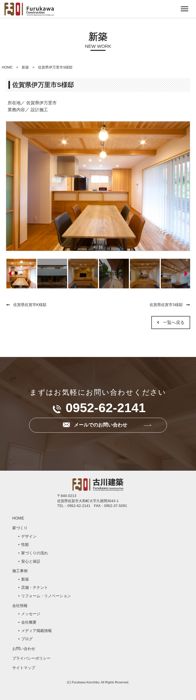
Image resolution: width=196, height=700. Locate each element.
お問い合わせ (23, 648)
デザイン (28, 536)
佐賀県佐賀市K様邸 (29, 304)
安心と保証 (30, 561)
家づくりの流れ (34, 553)
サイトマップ (23, 667)
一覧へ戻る (174, 322)
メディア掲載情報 (36, 630)
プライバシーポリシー (31, 658)
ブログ (27, 639)
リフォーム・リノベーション (46, 596)
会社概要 (28, 622)
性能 (25, 544)
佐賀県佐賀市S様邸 (166, 304)
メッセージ (30, 614)
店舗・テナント (34, 587)
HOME (7, 67)
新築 (25, 67)
